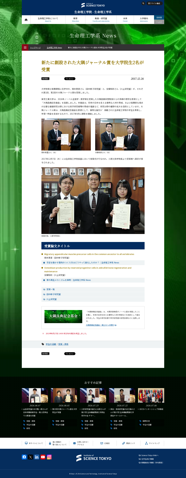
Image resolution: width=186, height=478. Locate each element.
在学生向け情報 (147, 459)
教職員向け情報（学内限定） (152, 462)
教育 (75, 19)
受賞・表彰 (63, 344)
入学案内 (144, 19)
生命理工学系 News (54, 47)
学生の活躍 (51, 344)
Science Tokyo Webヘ (150, 455)
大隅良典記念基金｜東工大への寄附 (100, 325)
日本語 (159, 17)
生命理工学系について (48, 19)
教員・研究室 (101, 19)
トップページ (26, 19)
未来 (125, 19)
